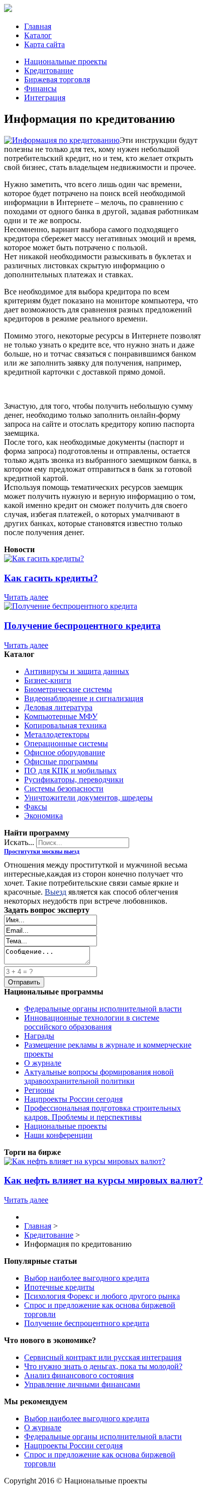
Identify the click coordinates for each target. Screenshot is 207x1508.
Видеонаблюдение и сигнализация (83, 698)
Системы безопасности (64, 788)
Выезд (55, 892)
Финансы (40, 88)
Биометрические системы (68, 689)
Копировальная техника (65, 725)
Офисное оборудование (64, 752)
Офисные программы (61, 761)
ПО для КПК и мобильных (70, 770)
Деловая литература (58, 707)
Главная (37, 26)
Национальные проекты (65, 61)
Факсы (35, 806)
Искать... (19, 842)
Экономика (43, 815)
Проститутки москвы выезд (41, 851)
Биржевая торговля (57, 79)
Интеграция (44, 97)
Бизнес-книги (47, 680)
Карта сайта (44, 44)
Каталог (38, 35)
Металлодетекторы (56, 734)
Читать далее (26, 597)
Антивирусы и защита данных (76, 671)
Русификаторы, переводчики (74, 779)
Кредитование (48, 70)
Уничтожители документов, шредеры (88, 797)
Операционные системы (66, 743)
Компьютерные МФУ (60, 716)
